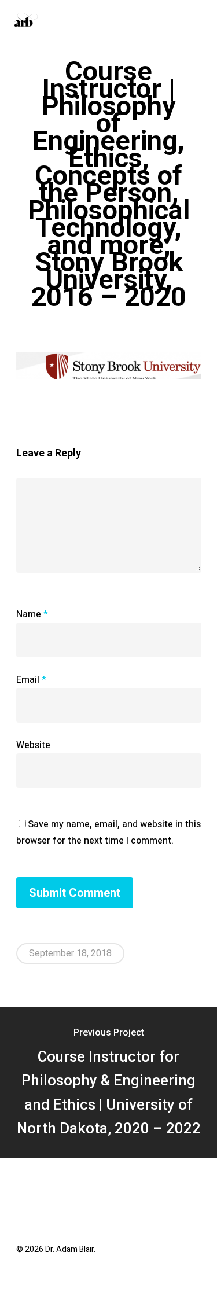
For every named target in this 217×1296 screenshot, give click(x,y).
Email (31, 680)
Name (32, 614)
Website (33, 745)
